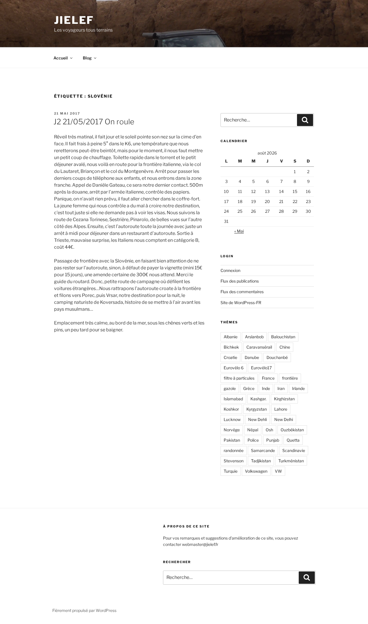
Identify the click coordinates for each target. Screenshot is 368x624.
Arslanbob (254, 336)
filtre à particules (239, 378)
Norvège (232, 429)
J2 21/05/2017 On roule (93, 121)
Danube (252, 357)
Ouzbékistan (292, 429)
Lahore (280, 409)
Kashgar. (258, 398)
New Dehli (257, 419)
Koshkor (231, 409)
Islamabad (233, 398)
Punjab (272, 440)
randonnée (234, 450)
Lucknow (232, 419)
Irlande (298, 388)
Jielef (74, 20)
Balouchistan (283, 336)
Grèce (248, 388)
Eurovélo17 (261, 367)
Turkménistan (291, 460)
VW (278, 471)
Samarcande (263, 450)
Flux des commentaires (242, 291)
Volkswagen (256, 471)
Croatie (230, 357)
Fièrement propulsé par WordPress (84, 610)
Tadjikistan (261, 460)
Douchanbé (277, 357)
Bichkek (231, 347)
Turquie (230, 471)
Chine (284, 347)
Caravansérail (259, 347)
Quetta (293, 440)
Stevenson (234, 460)
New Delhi (283, 419)
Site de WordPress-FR (241, 302)
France (268, 378)
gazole (230, 388)
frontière (290, 378)
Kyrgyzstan (256, 409)
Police (253, 440)
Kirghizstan (284, 398)
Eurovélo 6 (234, 367)
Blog (87, 57)
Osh (269, 429)
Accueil (60, 57)
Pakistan (232, 440)
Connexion (230, 270)
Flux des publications (240, 281)
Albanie (230, 336)
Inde (266, 388)
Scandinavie (293, 450)
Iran (281, 388)
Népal (252, 429)
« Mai (239, 231)
